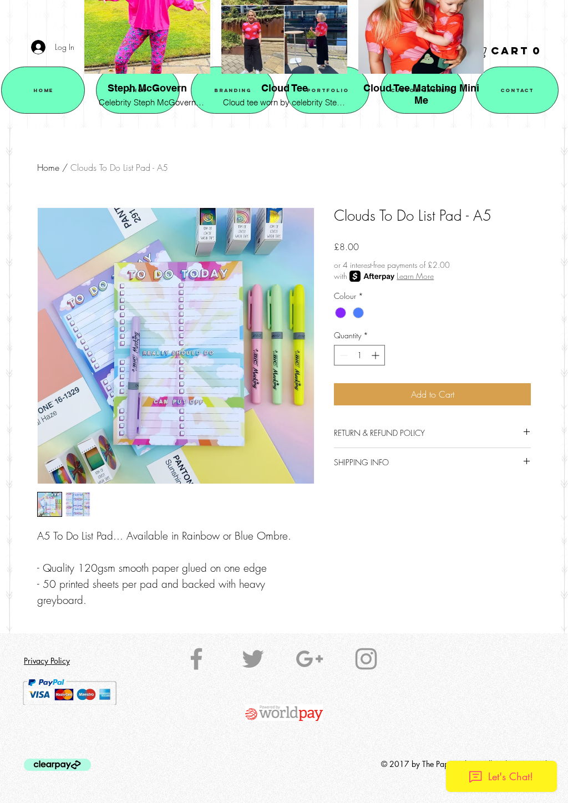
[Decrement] (342, 355)
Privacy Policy (47, 660)
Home (48, 167)
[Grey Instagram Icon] (366, 658)
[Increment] (376, 355)
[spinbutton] (359, 355)
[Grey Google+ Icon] (309, 658)
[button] (509, 51)
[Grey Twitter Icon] (253, 658)
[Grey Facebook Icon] (196, 658)
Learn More (415, 276)
